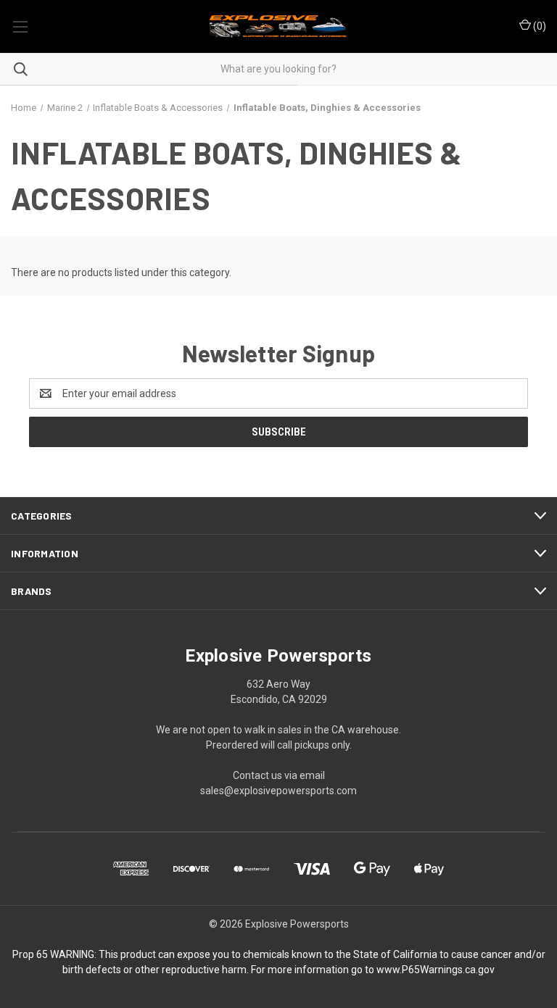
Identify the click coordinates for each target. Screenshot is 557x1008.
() (538, 26)
